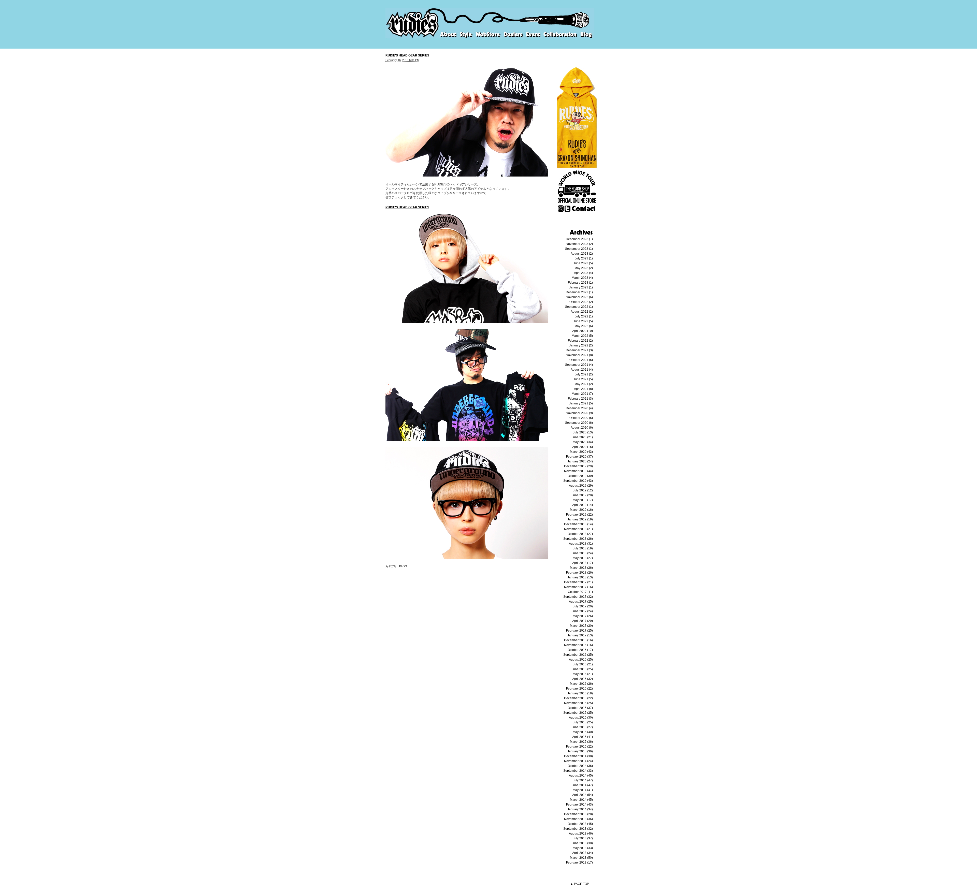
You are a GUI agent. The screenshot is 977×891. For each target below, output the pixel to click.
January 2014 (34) (580, 809)
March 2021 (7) (582, 394)
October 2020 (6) (581, 418)
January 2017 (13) (580, 635)
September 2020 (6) (579, 423)
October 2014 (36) (580, 766)
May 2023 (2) (583, 268)
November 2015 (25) (578, 703)
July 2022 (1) (584, 316)
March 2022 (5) (582, 336)
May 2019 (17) (583, 500)
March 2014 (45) (581, 799)
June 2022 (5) (583, 321)
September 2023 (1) (579, 249)
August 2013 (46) (581, 833)
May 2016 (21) (583, 674)
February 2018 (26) (579, 572)
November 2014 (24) (578, 761)
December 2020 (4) (579, 408)
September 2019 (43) (578, 481)
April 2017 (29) (582, 621)
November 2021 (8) (579, 355)
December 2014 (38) (578, 756)
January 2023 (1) (581, 287)
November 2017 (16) (578, 587)
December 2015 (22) (578, 698)
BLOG (403, 566)
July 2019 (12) (583, 490)
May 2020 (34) (583, 442)
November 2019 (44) (578, 471)
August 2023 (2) (582, 253)
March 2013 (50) (581, 857)
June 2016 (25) (582, 669)
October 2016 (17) (580, 650)
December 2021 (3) (579, 350)
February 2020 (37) (579, 456)
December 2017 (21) (578, 582)
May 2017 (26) (583, 616)
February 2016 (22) (579, 688)
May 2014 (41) (583, 790)
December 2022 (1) (579, 292)
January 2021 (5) (581, 403)
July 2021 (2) (584, 374)
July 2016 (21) (583, 664)
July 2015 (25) (583, 722)
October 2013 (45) (580, 824)
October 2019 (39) (580, 476)
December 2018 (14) (578, 524)
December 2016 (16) (578, 640)
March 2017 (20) (581, 625)
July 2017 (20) (583, 606)
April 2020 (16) (582, 447)
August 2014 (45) (581, 775)
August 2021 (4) (582, 369)
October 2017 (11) (580, 592)
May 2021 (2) (583, 384)
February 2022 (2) (580, 340)
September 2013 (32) (578, 828)
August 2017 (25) (581, 601)
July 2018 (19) (583, 548)
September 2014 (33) (578, 770)
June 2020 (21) (582, 437)
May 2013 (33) (583, 848)
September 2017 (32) (578, 596)
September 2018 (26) (578, 539)
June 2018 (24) (582, 553)
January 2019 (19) (580, 519)
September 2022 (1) (579, 307)
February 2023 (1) (580, 282)
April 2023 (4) (583, 273)
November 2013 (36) (578, 819)
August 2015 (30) (581, 717)
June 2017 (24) (582, 611)
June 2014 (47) (582, 785)
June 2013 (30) (582, 843)
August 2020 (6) (582, 427)
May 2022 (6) (583, 326)
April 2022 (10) (582, 331)
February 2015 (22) (579, 746)
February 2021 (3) (580, 398)
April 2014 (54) (582, 795)
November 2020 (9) (579, 413)
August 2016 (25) (581, 659)
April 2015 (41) (582, 737)
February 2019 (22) (579, 514)
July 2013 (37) (583, 838)
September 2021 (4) (579, 365)
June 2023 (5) (583, 263)
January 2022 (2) (581, 345)
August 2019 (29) (581, 485)
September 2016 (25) (578, 654)
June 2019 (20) (582, 495)
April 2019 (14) (582, 505)
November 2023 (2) (579, 244)
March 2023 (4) (582, 278)
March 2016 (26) (581, 683)
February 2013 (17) (579, 862)
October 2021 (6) (581, 360)
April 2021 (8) (583, 389)
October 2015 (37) (580, 708)
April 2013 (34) (582, 853)
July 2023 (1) (584, 258)
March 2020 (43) (581, 452)
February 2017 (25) (579, 630)
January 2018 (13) (580, 577)
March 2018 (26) (581, 567)
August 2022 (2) (582, 311)
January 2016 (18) (580, 693)
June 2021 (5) (583, 379)
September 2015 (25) (578, 712)
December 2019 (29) (578, 466)
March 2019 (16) (581, 510)
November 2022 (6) (579, 297)
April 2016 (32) (582, 679)
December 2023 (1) (579, 239)
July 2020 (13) (583, 432)
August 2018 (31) (581, 543)
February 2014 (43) (579, 804)
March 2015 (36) (581, 741)
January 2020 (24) (580, 461)
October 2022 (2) (581, 302)
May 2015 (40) (583, 732)
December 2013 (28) (578, 814)
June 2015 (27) (582, 727)
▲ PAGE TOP (579, 884)
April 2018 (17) (582, 563)
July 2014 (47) (583, 780)
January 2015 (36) (580, 751)
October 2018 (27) (580, 534)
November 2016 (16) (578, 645)
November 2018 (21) (578, 529)
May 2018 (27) (583, 558)
